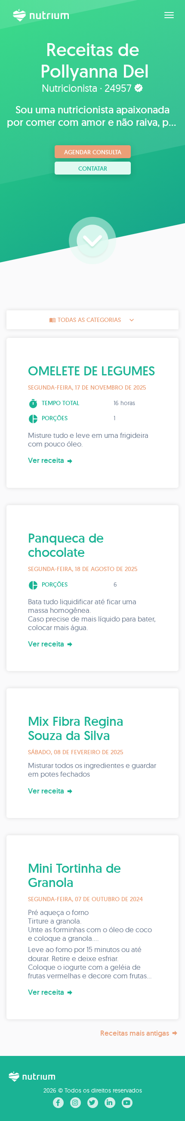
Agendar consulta (92, 152)
